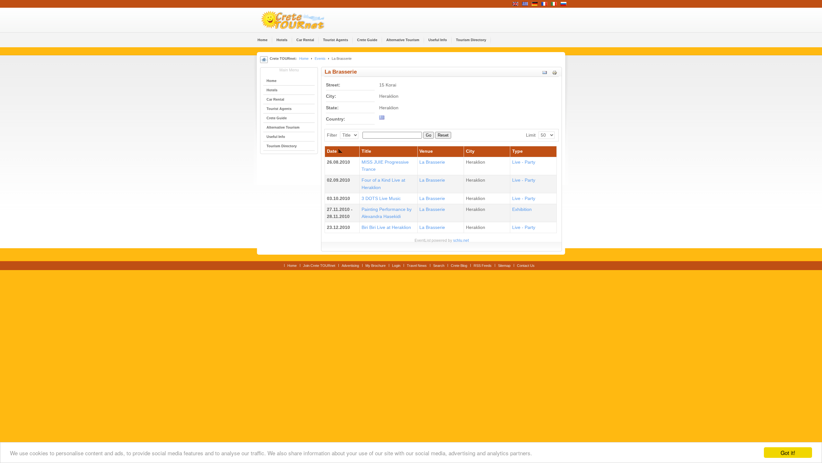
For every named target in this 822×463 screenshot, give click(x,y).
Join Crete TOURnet (319, 266)
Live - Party (523, 162)
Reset (443, 135)
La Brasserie (432, 162)
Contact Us (526, 266)
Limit (531, 135)
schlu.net (461, 240)
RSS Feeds (483, 266)
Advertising (350, 266)
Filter (332, 135)
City (470, 151)
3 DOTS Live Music (381, 198)
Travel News (417, 266)
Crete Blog (459, 266)
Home (304, 58)
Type (517, 151)
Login (396, 266)
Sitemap (504, 266)
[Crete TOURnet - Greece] (300, 20)
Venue (426, 151)
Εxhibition (522, 209)
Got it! (788, 453)
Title (366, 151)
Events (320, 58)
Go (428, 135)
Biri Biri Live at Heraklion (386, 227)
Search (438, 266)
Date (332, 151)
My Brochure (375, 266)
